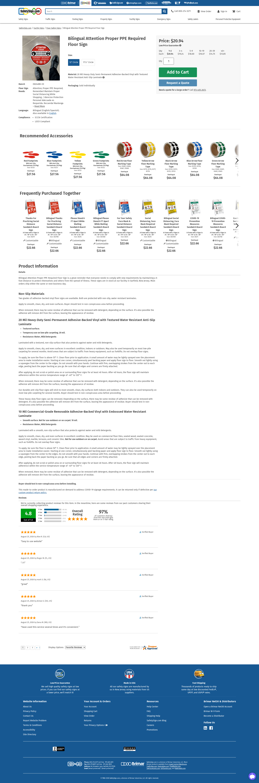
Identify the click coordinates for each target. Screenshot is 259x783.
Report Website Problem (34, 720)
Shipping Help (153, 716)
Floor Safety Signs (53, 28)
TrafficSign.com (152, 766)
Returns (87, 720)
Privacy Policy (29, 711)
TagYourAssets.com (153, 768)
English (52, 113)
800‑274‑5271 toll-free (96, 762)
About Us (27, 706)
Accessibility (29, 730)
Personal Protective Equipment (228, 19)
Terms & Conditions (32, 725)
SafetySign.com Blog (156, 720)
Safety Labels (193, 19)
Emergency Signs (164, 19)
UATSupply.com (166, 768)
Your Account (90, 706)
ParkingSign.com (163, 766)
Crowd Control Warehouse (178, 764)
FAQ (148, 711)
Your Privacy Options (94, 725)
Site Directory (29, 734)
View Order (89, 716)
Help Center (152, 706)
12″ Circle (73, 62)
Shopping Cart (90, 711)
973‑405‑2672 (200, 90)
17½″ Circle (88, 62)
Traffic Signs (50, 19)
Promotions (152, 730)
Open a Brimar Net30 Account (218, 706)
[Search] (164, 11)
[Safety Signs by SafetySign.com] (30, 14)
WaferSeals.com (180, 768)
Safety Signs (23, 19)
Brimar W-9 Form (212, 711)
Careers (150, 725)
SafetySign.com (25, 28)
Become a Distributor (214, 716)
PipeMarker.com (175, 766)
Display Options (56, 647)
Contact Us (28, 716)
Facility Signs (39, 28)
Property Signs (106, 19)
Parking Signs (77, 19)
